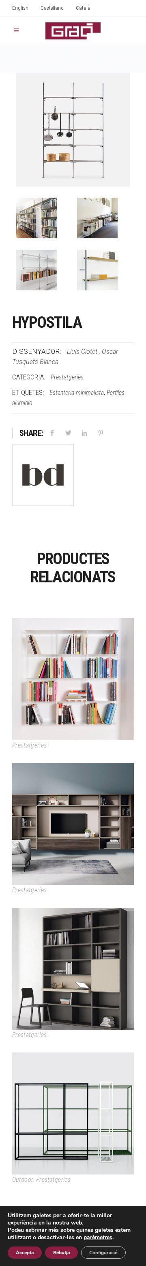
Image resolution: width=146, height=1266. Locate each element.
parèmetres (98, 1237)
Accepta (25, 1252)
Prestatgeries (67, 377)
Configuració (103, 1252)
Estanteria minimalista (76, 393)
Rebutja (61, 1252)
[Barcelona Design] (43, 476)
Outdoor (22, 1179)
